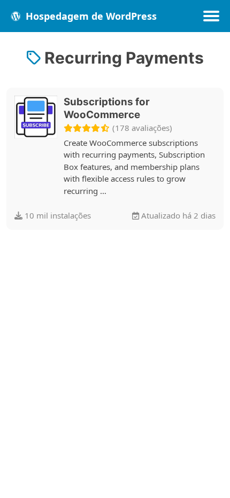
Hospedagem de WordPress (90, 16)
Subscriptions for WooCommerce (107, 108)
